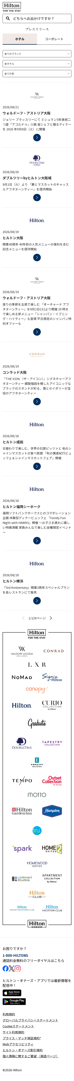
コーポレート (54, 39)
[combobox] (42, 18)
